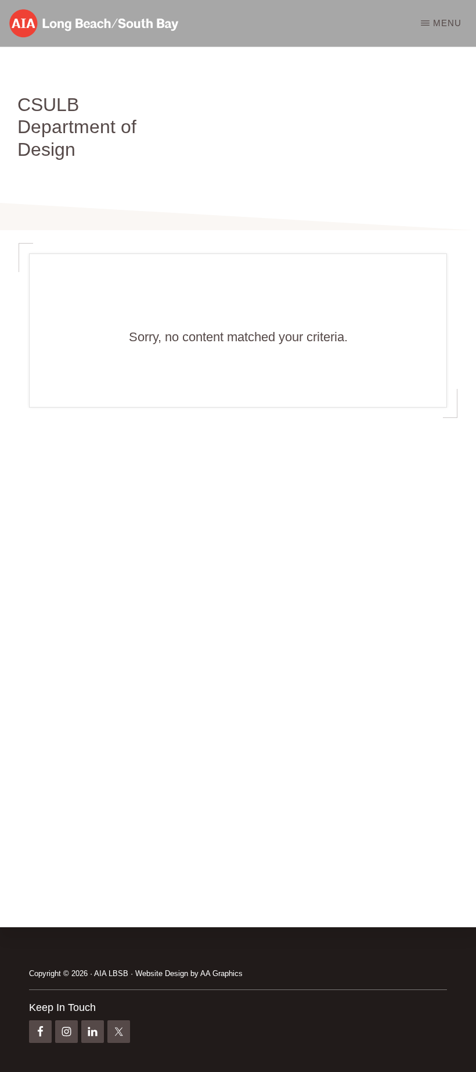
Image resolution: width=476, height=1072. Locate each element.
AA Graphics (221, 973)
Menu (447, 23)
